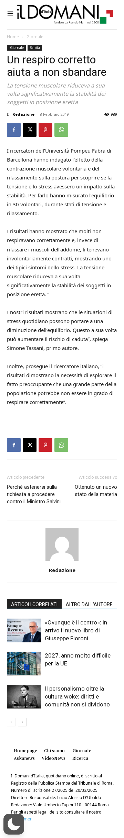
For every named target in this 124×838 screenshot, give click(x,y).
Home (13, 37)
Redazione (23, 114)
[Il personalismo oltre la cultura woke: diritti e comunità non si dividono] (24, 696)
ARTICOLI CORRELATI (34, 604)
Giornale (34, 37)
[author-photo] (62, 560)
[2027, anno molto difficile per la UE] (24, 663)
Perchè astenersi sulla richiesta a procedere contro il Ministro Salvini (34, 494)
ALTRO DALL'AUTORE (89, 604)
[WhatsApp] (61, 130)
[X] (30, 130)
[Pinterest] (45, 130)
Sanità (35, 47)
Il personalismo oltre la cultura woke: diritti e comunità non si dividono (77, 696)
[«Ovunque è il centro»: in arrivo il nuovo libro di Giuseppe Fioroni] (24, 630)
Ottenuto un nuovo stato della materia (96, 490)
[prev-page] (11, 722)
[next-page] (22, 722)
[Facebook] (14, 130)
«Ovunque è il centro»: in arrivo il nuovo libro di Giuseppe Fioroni (76, 630)
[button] (13, 824)
